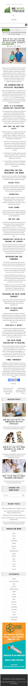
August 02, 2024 (9, 474)
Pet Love (14, 604)
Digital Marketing (14, 551)
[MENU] (26, 25)
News (14, 559)
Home (14, 533)
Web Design (14, 619)
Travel (13, 612)
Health (14, 553)
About (14, 536)
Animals (14, 383)
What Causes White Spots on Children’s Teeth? (14, 508)
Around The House (14, 581)
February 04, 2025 (9, 418)
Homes (14, 548)
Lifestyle (14, 556)
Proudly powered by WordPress (8, 682)
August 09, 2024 (9, 445)
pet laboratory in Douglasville (17, 227)
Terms (14, 564)
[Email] (15, 380)
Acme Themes (14, 683)
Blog (14, 538)
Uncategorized (14, 617)
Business (14, 546)
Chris (20, 46)
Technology (14, 609)
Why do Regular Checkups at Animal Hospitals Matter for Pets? (21, 391)
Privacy (14, 566)
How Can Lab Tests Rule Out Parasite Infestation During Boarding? (8, 391)
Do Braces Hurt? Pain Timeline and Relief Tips (14, 515)
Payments (14, 601)
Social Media (14, 540)
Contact (14, 569)
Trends (14, 561)
